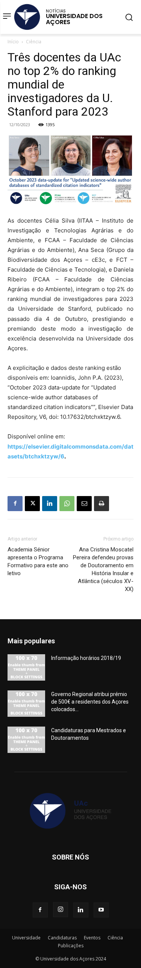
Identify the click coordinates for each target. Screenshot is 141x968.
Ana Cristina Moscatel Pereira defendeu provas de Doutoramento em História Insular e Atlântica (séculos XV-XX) (103, 569)
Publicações (70, 945)
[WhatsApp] (66, 503)
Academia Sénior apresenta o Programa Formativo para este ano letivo (38, 561)
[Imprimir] (101, 503)
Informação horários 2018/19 (86, 658)
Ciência (33, 41)
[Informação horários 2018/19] (26, 667)
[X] (32, 503)
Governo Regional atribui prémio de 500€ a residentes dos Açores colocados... (90, 701)
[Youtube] (101, 910)
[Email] (84, 503)
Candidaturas (62, 937)
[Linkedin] (49, 503)
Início (13, 41)
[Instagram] (60, 909)
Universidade (26, 937)
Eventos (92, 937)
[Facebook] (15, 503)
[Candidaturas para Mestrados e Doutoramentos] (26, 740)
